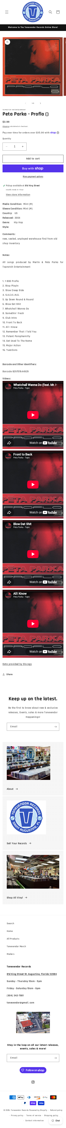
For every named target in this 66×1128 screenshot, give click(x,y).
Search (10, 923)
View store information (18, 194)
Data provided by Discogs (17, 664)
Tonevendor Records (20, 1110)
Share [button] (9, 674)
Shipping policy (51, 1115)
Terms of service (33, 1115)
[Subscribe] (55, 727)
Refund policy (56, 1110)
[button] (6, 12)
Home (10, 931)
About (10, 789)
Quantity (7, 138)
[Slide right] (40, 103)
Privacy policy (17, 1115)
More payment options (33, 176)
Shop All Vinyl (15, 897)
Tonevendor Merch (16, 946)
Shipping (6, 126)
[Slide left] (25, 103)
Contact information (34, 1120)
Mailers (10, 954)
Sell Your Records (17, 843)
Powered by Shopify (38, 1110)
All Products (13, 938)
